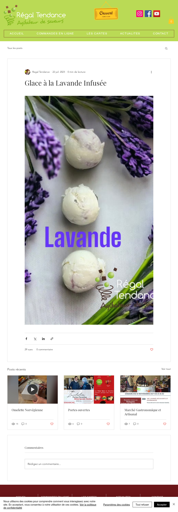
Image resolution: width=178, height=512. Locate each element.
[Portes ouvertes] (89, 389)
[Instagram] (139, 13)
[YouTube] (156, 13)
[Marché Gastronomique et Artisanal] (145, 389)
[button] (171, 20)
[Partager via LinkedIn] (43, 338)
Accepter (162, 504)
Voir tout (166, 368)
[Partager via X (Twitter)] (35, 338)
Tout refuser (142, 504)
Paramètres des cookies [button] (116, 504)
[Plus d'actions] (151, 72)
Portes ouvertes (79, 410)
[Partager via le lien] (52, 338)
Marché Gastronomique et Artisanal (142, 412)
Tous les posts (14, 48)
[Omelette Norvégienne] (32, 389)
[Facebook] (148, 13)
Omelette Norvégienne (27, 410)
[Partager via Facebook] (26, 338)
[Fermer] (174, 504)
